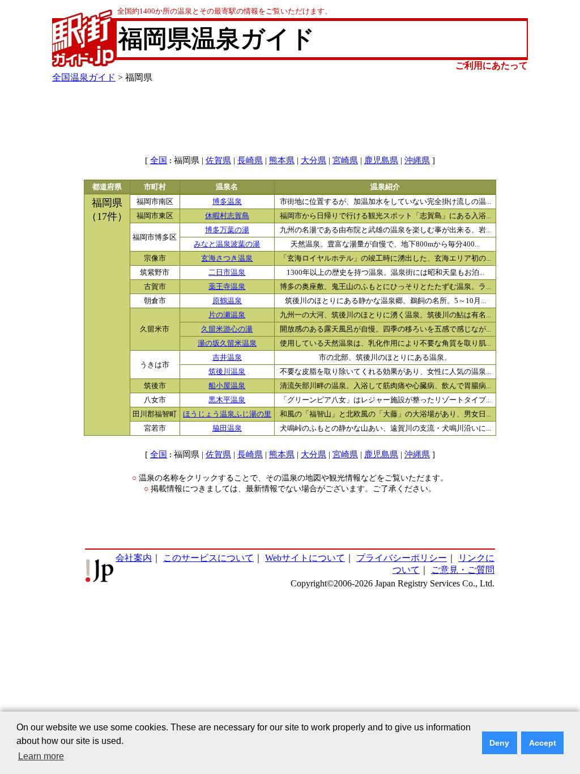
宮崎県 (345, 160)
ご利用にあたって (491, 65)
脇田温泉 (227, 428)
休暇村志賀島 (227, 216)
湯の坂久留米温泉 (227, 343)
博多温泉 (227, 202)
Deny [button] (499, 742)
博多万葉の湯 (227, 230)
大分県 (313, 160)
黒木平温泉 (226, 400)
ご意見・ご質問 (462, 570)
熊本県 (282, 160)
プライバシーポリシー (401, 558)
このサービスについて (208, 558)
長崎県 (250, 160)
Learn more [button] (41, 756)
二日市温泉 (226, 273)
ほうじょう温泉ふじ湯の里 (227, 414)
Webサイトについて (305, 558)
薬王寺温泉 (226, 287)
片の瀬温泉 (226, 315)
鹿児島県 (381, 160)
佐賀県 (218, 160)
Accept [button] (542, 742)
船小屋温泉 (226, 386)
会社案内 (134, 558)
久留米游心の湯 (227, 329)
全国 (158, 160)
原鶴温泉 (227, 301)
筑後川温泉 (226, 372)
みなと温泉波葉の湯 (227, 244)
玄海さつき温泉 (227, 258)
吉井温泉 (227, 358)
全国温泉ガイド (84, 77)
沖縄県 (417, 160)
